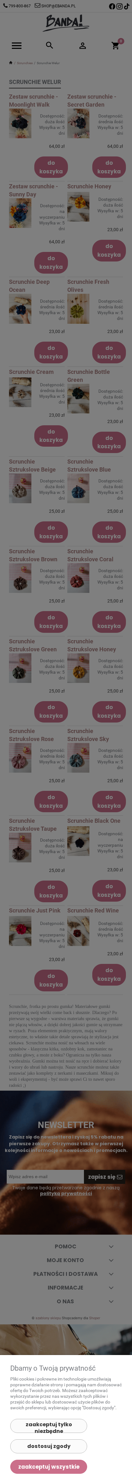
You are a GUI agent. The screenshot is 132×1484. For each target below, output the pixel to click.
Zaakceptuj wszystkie (48, 1467)
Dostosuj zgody (48, 1446)
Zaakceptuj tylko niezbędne (49, 1427)
